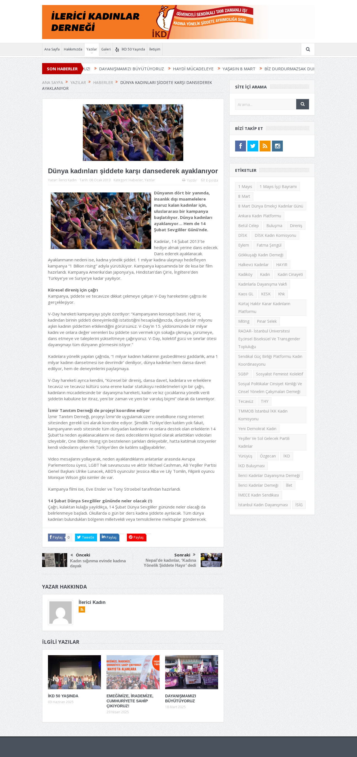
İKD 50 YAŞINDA (63, 696)
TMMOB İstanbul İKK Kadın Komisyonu (263, 414)
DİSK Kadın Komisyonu (275, 235)
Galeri (106, 49)
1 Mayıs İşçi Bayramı (278, 186)
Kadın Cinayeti (290, 274)
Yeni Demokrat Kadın (257, 428)
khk (281, 293)
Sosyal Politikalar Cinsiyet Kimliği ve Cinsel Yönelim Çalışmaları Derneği (270, 387)
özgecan (268, 456)
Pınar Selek (267, 321)
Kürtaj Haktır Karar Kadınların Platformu (264, 307)
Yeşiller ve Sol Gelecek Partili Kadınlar (264, 442)
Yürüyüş (245, 456)
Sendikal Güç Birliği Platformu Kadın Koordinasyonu (270, 360)
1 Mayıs (245, 186)
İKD (286, 456)
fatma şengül (269, 245)
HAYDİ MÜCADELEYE (169, 68)
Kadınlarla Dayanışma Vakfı (262, 284)
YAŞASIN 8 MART (215, 68)
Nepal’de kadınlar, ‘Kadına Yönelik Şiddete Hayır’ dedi (170, 563)
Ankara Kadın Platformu (259, 215)
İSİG (299, 504)
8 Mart (244, 196)
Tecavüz (245, 401)
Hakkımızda (73, 49)
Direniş (296, 225)
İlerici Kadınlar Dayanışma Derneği (269, 475)
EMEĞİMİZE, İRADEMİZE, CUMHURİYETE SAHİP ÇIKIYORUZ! (130, 701)
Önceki (83, 555)
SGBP (243, 374)
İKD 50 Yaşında (133, 49)
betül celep (248, 225)
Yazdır (192, 180)
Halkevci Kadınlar (253, 264)
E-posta (212, 180)
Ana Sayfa (52, 49)
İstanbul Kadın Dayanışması (263, 504)
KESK (266, 293)
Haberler (136, 180)
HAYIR (281, 264)
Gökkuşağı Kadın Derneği (260, 254)
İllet (289, 485)
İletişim (154, 49)
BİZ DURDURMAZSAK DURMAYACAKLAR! (280, 68)
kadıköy (245, 274)
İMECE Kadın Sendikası (258, 495)
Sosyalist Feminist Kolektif (279, 374)
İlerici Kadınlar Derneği (258, 485)
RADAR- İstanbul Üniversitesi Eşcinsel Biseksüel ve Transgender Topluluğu (269, 338)
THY (264, 401)
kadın (265, 274)
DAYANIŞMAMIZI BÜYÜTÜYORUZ (107, 68)
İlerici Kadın (68, 180)
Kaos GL (246, 293)
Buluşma (274, 225)
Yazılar (91, 49)
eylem (243, 245)
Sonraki (182, 555)
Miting (243, 321)
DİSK (242, 235)
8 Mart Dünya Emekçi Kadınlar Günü (270, 206)
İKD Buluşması (251, 465)
